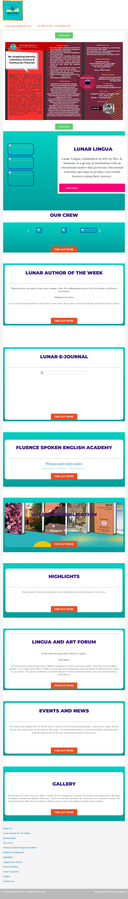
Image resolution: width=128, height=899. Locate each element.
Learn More (72, 188)
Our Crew (8, 843)
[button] (28, 230)
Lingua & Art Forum (12, 862)
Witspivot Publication (13, 852)
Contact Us (9, 881)
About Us (7, 828)
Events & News (10, 866)
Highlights (8, 857)
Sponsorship (9, 838)
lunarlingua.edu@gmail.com (18, 26)
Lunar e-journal (10, 871)
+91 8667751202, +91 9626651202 (53, 26)
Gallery (6, 876)
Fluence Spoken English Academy (20, 847)
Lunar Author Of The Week (16, 833)
